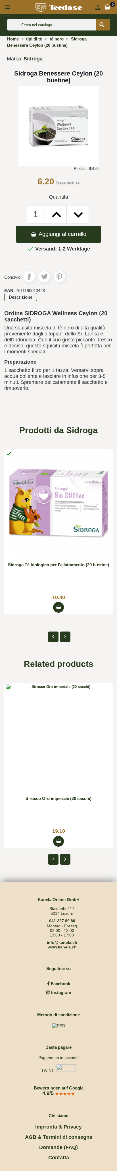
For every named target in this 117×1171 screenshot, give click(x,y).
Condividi (29, 276)
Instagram (60, 992)
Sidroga (33, 59)
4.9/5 (48, 1093)
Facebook (60, 983)
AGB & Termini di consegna (58, 1137)
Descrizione (20, 297)
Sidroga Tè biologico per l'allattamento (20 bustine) (58, 564)
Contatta (58, 1157)
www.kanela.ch (62, 947)
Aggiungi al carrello (61, 234)
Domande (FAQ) (58, 1147)
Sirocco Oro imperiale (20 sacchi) (58, 798)
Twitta (44, 276)
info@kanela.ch (62, 942)
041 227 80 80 (62, 921)
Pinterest (59, 276)
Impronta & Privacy (58, 1127)
